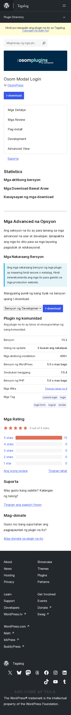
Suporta (13, 158)
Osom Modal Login (22, 79)
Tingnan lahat (57, 471)
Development (17, 139)
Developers (12, 607)
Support (9, 601)
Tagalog (18, 663)
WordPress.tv (15, 614)
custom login (50, 397)
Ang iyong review (16, 471)
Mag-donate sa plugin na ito (23, 538)
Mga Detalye (17, 110)
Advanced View (19, 148)
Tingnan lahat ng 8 (56, 388)
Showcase (44, 562)
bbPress (11, 640)
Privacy (9, 582)
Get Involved (46, 594)
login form (39, 404)
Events (42, 601)
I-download (14, 95)
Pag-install (15, 129)
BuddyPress (14, 646)
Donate (44, 607)
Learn (8, 594)
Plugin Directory (14, 17)
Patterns (43, 582)
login (63, 397)
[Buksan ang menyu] (65, 5)
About (8, 562)
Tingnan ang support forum (22, 505)
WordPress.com (17, 626)
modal (62, 404)
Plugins (42, 575)
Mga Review (16, 120)
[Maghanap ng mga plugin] (44, 43)
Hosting (9, 575)
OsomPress (15, 85)
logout (52, 404)
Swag (43, 614)
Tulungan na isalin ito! (35, 30)
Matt (9, 633)
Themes (43, 569)
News (8, 569)
